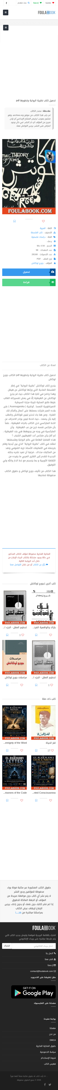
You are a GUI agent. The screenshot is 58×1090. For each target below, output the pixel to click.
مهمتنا (49, 2)
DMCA (53, 1040)
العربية (43, 228)
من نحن (52, 1034)
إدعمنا (51, 965)
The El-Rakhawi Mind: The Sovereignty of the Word (14, 743)
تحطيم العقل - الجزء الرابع (43, 678)
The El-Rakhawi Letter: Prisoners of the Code (14, 793)
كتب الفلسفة (37, 233)
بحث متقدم (22, 2)
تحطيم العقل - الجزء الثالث (14, 628)
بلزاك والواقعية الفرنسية (43, 628)
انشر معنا (49, 959)
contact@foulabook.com (41, 971)
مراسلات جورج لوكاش (16, 678)
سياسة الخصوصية (48, 1052)
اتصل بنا (50, 953)
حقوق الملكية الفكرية (46, 1046)
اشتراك (7, 946)
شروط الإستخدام (48, 1058)
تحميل (26, 272)
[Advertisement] (29, 64)
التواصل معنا (15, 565)
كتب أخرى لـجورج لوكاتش (43, 583)
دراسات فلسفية (38, 237)
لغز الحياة (51, 743)
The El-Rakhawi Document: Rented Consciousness (43, 793)
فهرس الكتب (50, 1064)
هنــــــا (18, 912)
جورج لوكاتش (37, 263)
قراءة (26, 282)
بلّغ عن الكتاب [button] (39, 565)
